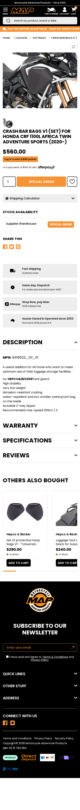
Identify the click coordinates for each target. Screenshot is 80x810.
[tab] (9, 571)
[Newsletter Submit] (72, 647)
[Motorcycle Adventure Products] (22, 11)
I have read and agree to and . (41, 658)
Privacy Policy (40, 660)
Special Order (41, 181)
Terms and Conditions (17, 738)
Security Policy (64, 738)
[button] (72, 182)
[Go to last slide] (6, 80)
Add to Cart (18, 563)
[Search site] (8, 21)
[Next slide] (74, 80)
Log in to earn (20, 159)
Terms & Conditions (55, 657)
